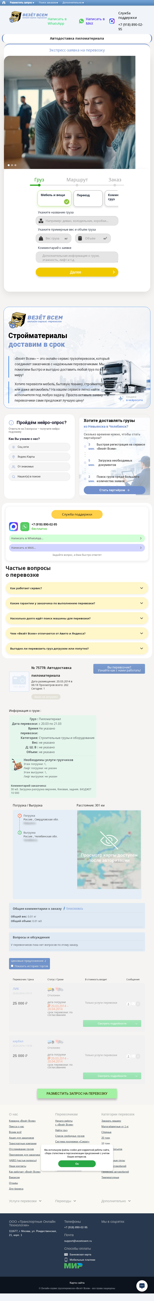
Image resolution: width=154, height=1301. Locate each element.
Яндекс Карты (26, 456)
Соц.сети (23, 446)
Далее (75, 272)
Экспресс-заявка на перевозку (77, 50)
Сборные (106, 1132)
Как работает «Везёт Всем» (25, 1171)
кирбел (18, 1041)
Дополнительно (114, 1201)
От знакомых (25, 466)
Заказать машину (111, 1120)
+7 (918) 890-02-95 (130, 26)
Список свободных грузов (70, 1136)
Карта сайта (77, 1282)
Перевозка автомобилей (115, 1171)
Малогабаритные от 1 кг (115, 1126)
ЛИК (16, 989)
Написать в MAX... (23, 547)
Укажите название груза (56, 212)
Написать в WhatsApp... (27, 538)
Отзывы (13, 1183)
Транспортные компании (22, 1143)
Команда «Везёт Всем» (22, 1120)
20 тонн (105, 1137)
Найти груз (61, 1130)
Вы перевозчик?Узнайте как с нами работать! (119, 668)
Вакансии (14, 1177)
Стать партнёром (112, 490)
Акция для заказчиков (21, 1137)
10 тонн (105, 1143)
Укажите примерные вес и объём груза (67, 229)
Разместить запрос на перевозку (77, 1093)
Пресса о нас (16, 1126)
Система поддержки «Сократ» (72, 1141)
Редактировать (74, 908)
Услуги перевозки (23, 1201)
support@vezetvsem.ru (78, 1240)
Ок (77, 1163)
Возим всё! (15, 1132)
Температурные (110, 1177)
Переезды (63, 1201)
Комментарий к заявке (54, 248)
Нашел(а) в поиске (29, 476)
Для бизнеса (16, 1188)
